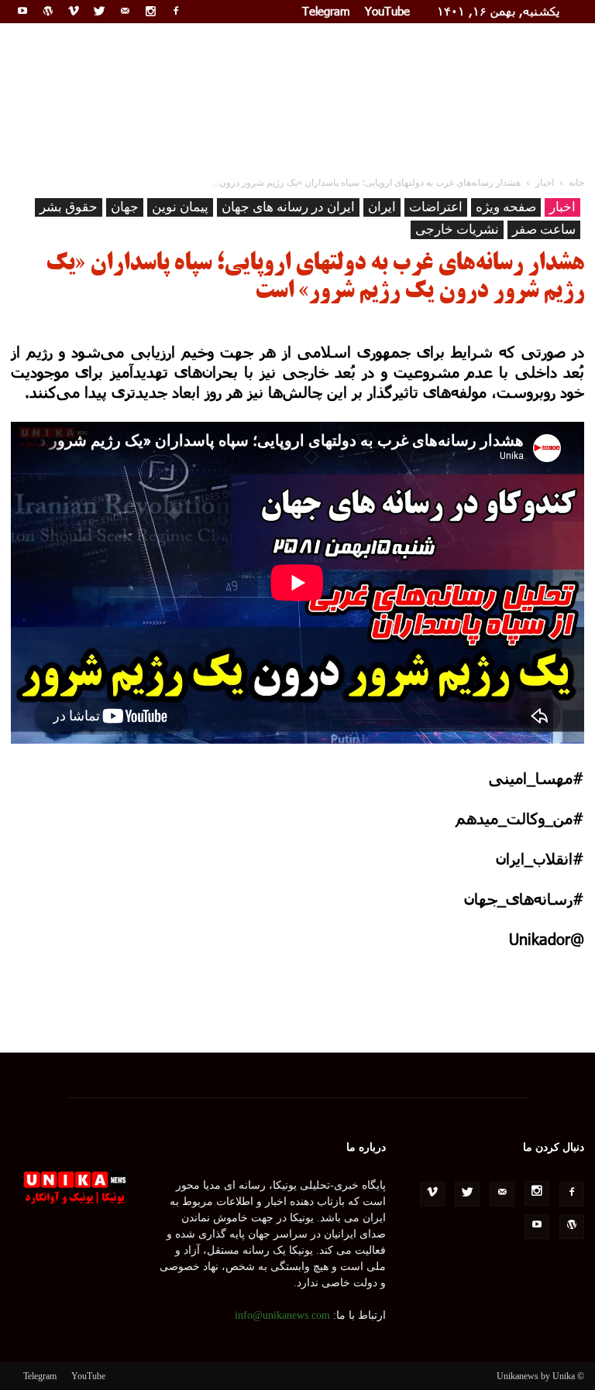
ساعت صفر (544, 229)
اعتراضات (436, 207)
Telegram (326, 11)
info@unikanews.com (282, 1315)
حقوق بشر (69, 207)
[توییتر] (99, 11)
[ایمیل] (124, 11)
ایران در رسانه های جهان (288, 207)
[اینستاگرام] (150, 11)
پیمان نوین (180, 207)
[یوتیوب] (22, 11)
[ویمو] (73, 11)
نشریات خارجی (457, 229)
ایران (382, 207)
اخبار (562, 207)
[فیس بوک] (175, 11)
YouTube (387, 11)
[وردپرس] (48, 11)
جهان (125, 207)
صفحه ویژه (506, 207)
